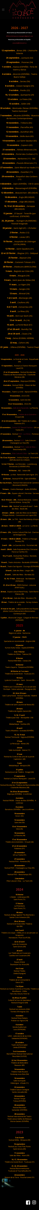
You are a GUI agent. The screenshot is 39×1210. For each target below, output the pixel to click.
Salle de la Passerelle (20, 408)
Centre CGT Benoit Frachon (22, 427)
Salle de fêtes (31, 447)
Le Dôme (27, 434)
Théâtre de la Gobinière (27, 414)
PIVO (20, 434)
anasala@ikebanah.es (19, 43)
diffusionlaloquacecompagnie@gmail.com (19, 36)
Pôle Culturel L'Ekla (19, 453)
